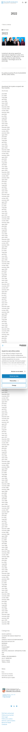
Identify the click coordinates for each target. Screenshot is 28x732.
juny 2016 (4, 317)
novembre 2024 (5, 129)
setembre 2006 (5, 534)
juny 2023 (4, 161)
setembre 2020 (5, 222)
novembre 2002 (5, 616)
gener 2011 (4, 437)
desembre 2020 (6, 217)
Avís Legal (5, 717)
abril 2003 (4, 607)
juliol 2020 (4, 226)
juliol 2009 (4, 470)
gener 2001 (4, 620)
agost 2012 (4, 401)
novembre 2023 (5, 151)
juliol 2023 (4, 159)
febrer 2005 (5, 569)
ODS (3, 652)
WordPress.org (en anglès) (8, 677)
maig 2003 (4, 605)
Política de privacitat (8, 715)
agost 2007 (4, 513)
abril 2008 (4, 498)
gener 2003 (4, 612)
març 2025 (4, 121)
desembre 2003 (6, 594)
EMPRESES (4, 643)
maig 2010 (4, 452)
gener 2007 (4, 526)
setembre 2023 (5, 155)
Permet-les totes (14, 376)
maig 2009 (4, 474)
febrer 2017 (4, 302)
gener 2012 (4, 414)
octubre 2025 (5, 110)
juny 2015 (4, 340)
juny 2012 (4, 405)
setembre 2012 (5, 399)
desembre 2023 (6, 149)
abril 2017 (4, 299)
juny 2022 (4, 183)
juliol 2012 (4, 403)
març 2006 (4, 545)
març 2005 (4, 567)
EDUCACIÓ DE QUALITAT (8, 641)
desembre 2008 (6, 483)
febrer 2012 (4, 413)
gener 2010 (4, 459)
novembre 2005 (5, 553)
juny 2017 (4, 295)
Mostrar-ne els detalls (17, 371)
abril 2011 (4, 431)
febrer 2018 (4, 280)
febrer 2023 (5, 168)
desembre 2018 (5, 261)
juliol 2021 (4, 204)
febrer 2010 (4, 457)
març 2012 (4, 411)
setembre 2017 (5, 289)
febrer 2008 (5, 502)
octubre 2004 (5, 577)
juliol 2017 (4, 293)
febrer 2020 (5, 235)
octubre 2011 (5, 420)
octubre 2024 (5, 131)
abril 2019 (4, 254)
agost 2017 (4, 291)
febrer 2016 (4, 325)
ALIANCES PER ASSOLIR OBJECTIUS (11, 636)
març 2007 (4, 523)
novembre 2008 (5, 485)
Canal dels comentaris (7, 675)
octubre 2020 (5, 220)
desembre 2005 (6, 551)
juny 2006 (4, 539)
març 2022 (4, 189)
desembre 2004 (6, 573)
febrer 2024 (5, 146)
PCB (3, 654)
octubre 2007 (5, 510)
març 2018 (4, 278)
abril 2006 (4, 543)
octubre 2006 (5, 532)
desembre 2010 (5, 439)
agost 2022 (4, 179)
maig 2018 (4, 274)
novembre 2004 (5, 575)
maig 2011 (4, 429)
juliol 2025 (4, 114)
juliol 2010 (4, 448)
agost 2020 (4, 224)
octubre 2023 (5, 153)
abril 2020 (4, 232)
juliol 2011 (4, 426)
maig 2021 (4, 207)
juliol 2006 (4, 538)
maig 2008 (4, 497)
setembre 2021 (5, 200)
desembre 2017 (5, 284)
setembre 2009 (5, 467)
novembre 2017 (5, 286)
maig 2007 (4, 519)
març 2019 (4, 256)
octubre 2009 (5, 465)
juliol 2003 (4, 601)
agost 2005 (4, 558)
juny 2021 (4, 205)
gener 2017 (4, 304)
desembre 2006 (6, 528)
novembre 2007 (5, 508)
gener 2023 (4, 170)
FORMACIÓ (4, 649)
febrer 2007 (5, 525)
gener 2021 (4, 215)
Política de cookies (7, 718)
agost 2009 (4, 469)
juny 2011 (4, 427)
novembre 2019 (5, 241)
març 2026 (4, 101)
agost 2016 (4, 314)
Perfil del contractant (8, 713)
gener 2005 (4, 571)
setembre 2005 (5, 556)
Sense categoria (6, 660)
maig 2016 (4, 319)
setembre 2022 (5, 177)
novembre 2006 (5, 530)
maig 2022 (4, 185)
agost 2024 (4, 134)
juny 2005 (4, 562)
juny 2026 (4, 95)
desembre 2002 (6, 614)
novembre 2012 (5, 396)
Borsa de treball (6, 722)
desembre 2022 (6, 172)
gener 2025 (4, 125)
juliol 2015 (4, 338)
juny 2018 (4, 273)
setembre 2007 (5, 511)
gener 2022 (4, 192)
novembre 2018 (5, 263)
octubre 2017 (5, 288)
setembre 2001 (5, 618)
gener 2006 (4, 549)
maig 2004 (4, 584)
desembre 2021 (5, 194)
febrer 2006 (5, 547)
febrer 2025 (5, 123)
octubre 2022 (5, 176)
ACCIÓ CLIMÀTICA (6, 634)
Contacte (4, 724)
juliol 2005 (4, 560)
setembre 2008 (5, 489)
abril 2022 (4, 187)
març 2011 (4, 433)
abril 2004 (4, 586)
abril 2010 (4, 454)
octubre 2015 (5, 332)
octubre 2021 (5, 198)
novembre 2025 (5, 108)
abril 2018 (4, 276)
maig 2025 (4, 118)
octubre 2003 (5, 597)
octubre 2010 (5, 442)
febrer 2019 (4, 258)
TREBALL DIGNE (6, 662)
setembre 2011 (5, 422)
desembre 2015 (5, 329)
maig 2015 (4, 342)
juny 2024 (4, 138)
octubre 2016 (5, 310)
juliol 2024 (4, 136)
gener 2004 (4, 592)
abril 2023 (4, 164)
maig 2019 (4, 252)
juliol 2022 (4, 181)
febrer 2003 (5, 610)
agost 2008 (4, 491)
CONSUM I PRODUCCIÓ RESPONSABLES (12, 639)
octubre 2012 (5, 398)
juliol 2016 (4, 316)
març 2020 (4, 233)
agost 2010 (4, 446)
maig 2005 (4, 564)
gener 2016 (4, 327)
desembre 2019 (5, 239)
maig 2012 (4, 407)
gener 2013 (4, 392)
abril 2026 (4, 99)
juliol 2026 (4, 93)
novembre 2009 (5, 463)
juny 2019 (4, 250)
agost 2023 (4, 157)
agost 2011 (4, 424)
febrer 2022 (5, 190)
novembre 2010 (5, 441)
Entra (3, 672)
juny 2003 (4, 603)
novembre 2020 (5, 218)
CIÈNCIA (4, 637)
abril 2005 (4, 566)
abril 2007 (4, 521)
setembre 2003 (5, 599)
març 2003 (4, 609)
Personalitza (13, 380)
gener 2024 (4, 148)
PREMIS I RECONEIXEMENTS (9, 656)
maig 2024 (4, 140)
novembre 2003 (5, 595)
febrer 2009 (5, 480)
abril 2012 (4, 409)
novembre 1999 (5, 623)
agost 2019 (4, 246)
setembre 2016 (5, 312)
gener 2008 (4, 504)
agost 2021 (4, 202)
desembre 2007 (6, 506)
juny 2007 (4, 517)
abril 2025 (4, 120)
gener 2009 (4, 482)
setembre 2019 (5, 245)
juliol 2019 (4, 248)
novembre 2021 (5, 196)
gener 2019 (4, 260)
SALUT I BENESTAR (7, 658)
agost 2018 (4, 269)
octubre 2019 (5, 243)
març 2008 (4, 500)
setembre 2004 (5, 579)
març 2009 (4, 478)
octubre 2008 (5, 487)
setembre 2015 (5, 334)
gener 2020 (4, 237)
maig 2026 (4, 97)
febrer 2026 (5, 103)
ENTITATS (4, 645)
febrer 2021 (4, 213)
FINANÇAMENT (5, 647)
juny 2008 (4, 495)
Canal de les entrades (7, 673)
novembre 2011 (5, 418)
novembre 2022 (5, 174)
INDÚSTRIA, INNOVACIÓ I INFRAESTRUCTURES (14, 650)
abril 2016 (4, 321)
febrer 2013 (4, 390)
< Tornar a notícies (6, 24)
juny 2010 (4, 450)
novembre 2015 (5, 330)
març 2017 (4, 301)
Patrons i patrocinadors (8, 720)
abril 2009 (4, 476)
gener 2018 (4, 282)
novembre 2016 (5, 308)
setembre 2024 (5, 133)
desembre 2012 (5, 394)
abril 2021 (4, 209)
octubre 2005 (5, 554)
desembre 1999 (5, 622)
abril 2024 (4, 142)
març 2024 (4, 144)
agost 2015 (4, 336)
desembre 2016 (5, 306)
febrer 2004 (5, 590)
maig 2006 (4, 541)
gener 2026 (4, 105)
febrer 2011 (4, 435)
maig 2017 (4, 297)
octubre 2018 (5, 265)
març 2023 (4, 166)
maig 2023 (4, 162)
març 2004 (4, 588)
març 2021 (4, 211)
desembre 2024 (6, 127)
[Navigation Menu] (26, 2)
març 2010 (4, 455)
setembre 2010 (5, 444)
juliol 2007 (4, 515)
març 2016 (4, 323)
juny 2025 (4, 116)
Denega (14, 385)
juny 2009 (4, 472)
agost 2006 (4, 536)
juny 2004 (4, 582)
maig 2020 (4, 230)
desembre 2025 (6, 106)
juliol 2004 (4, 581)
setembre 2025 (5, 112)
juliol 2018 (4, 271)
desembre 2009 (6, 461)
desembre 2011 (5, 416)
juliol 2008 (4, 493)
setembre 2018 (5, 267)
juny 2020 (4, 228)
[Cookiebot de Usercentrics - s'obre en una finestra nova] (19, 345)
